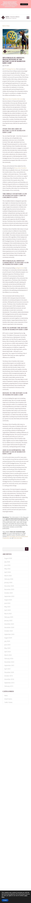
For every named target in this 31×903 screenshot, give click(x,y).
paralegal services (19, 268)
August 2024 (8, 638)
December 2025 (9, 586)
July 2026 (7, 562)
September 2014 (9, 683)
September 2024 (9, 634)
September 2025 (9, 596)
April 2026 (7, 572)
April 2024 (7, 651)
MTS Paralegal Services (10, 69)
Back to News (6, 26)
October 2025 (8, 593)
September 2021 (9, 665)
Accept (5, 900)
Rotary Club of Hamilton (20, 168)
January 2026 (8, 582)
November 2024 (9, 627)
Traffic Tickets (8, 702)
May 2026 (7, 569)
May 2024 (7, 648)
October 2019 (8, 676)
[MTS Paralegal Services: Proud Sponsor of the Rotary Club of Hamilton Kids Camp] (15, 41)
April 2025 (7, 610)
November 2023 (9, 662)
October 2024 (8, 631)
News (6, 695)
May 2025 (7, 607)
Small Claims (8, 699)
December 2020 (9, 672)
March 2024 (8, 655)
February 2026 (8, 579)
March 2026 (8, 575)
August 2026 (8, 558)
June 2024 (7, 645)
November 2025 (9, 589)
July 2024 (7, 641)
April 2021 (7, 669)
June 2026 (7, 565)
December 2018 (9, 679)
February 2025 (8, 617)
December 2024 (9, 624)
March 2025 (8, 613)
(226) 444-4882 (18, 538)
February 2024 (8, 658)
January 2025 (8, 620)
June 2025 (7, 603)
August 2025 (8, 600)
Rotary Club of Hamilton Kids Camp (14, 99)
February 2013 (8, 686)
